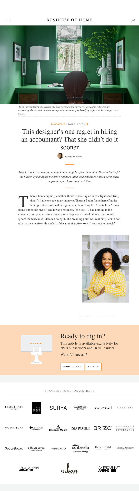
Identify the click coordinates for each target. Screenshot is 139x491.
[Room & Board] (103, 408)
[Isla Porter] (81, 428)
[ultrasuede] (36, 449)
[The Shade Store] (36, 408)
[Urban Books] (69, 469)
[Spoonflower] (14, 449)
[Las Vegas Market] (30, 469)
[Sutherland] (125, 428)
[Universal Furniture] (103, 449)
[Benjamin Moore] (58, 428)
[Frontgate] (14, 408)
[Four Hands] (14, 428)
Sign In (93, 366)
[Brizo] (103, 428)
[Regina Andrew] (125, 449)
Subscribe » (72, 366)
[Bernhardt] (125, 408)
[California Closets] (81, 408)
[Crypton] (36, 428)
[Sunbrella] (81, 449)
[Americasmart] (109, 469)
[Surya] (58, 408)
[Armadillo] (58, 449)
